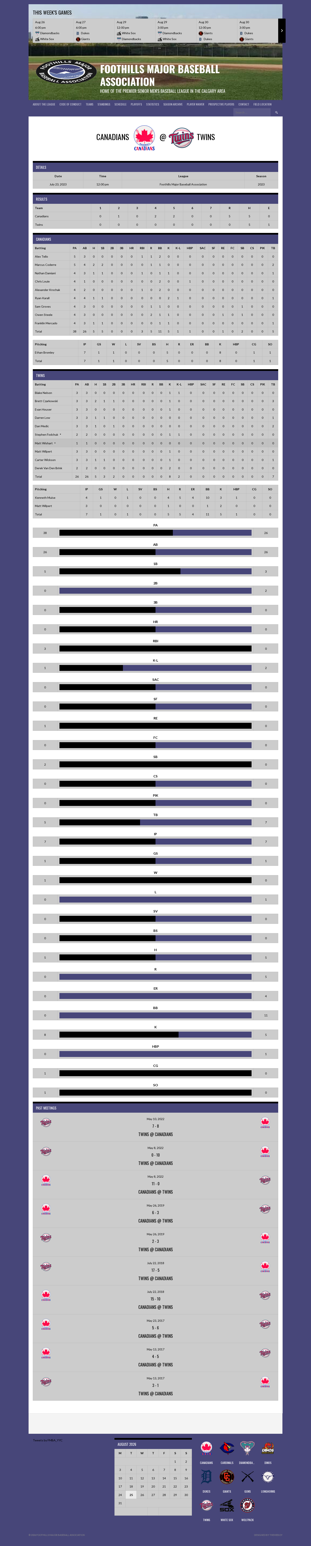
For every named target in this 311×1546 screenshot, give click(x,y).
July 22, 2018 (155, 1263)
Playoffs (136, 104)
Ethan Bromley (44, 352)
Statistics (152, 104)
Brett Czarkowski (46, 401)
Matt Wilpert (43, 451)
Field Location (262, 104)
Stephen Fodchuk (46, 434)
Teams (89, 104)
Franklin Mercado (46, 323)
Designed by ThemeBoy (268, 1535)
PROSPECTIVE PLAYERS (221, 104)
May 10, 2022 (155, 1119)
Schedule (120, 104)
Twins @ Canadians (155, 1134)
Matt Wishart (44, 443)
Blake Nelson (43, 393)
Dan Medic (42, 426)
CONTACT (243, 104)
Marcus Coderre (45, 264)
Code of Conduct (70, 104)
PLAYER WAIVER (195, 104)
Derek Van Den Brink (48, 468)
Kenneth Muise (45, 497)
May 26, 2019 (155, 1205)
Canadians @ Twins (155, 1192)
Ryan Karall (42, 298)
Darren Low (42, 417)
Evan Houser (43, 409)
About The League (44, 104)
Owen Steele (43, 314)
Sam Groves (43, 306)
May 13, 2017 (155, 1349)
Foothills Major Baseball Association (160, 75)
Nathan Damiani (45, 273)
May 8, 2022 (156, 1148)
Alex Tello (41, 256)
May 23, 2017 (155, 1320)
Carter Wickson (45, 460)
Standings (104, 104)
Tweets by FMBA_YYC (48, 1440)
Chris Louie (42, 281)
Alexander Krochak (47, 290)
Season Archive (173, 104)
